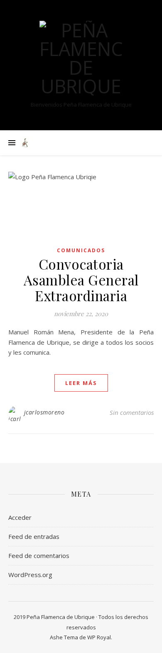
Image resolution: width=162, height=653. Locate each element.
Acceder (20, 517)
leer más (81, 383)
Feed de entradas (33, 536)
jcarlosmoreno (44, 412)
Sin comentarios (132, 412)
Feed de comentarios (38, 555)
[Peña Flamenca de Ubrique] (81, 58)
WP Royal (99, 637)
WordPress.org (30, 574)
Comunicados (81, 250)
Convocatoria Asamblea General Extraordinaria (81, 280)
